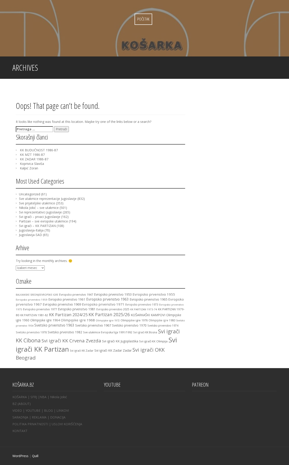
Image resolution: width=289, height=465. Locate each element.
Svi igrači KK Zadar (81, 351)
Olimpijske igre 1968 (78, 320)
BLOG (48, 410)
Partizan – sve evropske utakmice (43, 221)
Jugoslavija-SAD (30, 235)
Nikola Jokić (58, 397)
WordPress (20, 456)
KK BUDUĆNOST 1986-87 (39, 150)
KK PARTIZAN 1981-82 (34, 315)
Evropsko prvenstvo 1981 (77, 309)
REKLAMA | (41, 417)
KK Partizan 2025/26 (109, 314)
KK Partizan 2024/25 (68, 314)
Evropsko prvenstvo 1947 (76, 294)
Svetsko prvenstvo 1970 (129, 325)
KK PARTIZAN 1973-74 (143, 309)
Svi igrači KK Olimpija (153, 341)
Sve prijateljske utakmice (37, 203)
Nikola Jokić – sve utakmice (39, 208)
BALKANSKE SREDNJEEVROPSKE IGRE (37, 294)
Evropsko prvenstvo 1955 (154, 294)
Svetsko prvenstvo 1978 (31, 332)
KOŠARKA (19, 397)
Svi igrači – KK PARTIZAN (37, 226)
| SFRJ (32, 397)
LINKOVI (62, 410)
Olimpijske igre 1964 (45, 320)
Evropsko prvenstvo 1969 (62, 304)
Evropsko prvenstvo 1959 (31, 299)
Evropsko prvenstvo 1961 (66, 299)
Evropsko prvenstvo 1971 (103, 304)
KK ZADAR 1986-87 (34, 159)
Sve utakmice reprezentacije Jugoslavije (48, 198)
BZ (14, 404)
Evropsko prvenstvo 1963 (107, 299)
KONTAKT (20, 431)
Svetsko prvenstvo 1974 (162, 325)
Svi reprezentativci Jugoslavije (40, 212)
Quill (35, 456)
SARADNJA (20, 417)
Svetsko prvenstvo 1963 (54, 325)
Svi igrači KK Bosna (145, 332)
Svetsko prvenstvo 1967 (93, 325)
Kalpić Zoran (29, 168)
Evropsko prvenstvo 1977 (40, 309)
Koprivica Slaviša (32, 163)
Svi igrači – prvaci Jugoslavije (39, 217)
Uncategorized (29, 194)
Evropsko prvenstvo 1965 (148, 299)
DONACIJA (57, 417)
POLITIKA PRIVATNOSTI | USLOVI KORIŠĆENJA (47, 424)
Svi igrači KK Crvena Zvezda (71, 340)
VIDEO (17, 410)
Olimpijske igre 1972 (108, 320)
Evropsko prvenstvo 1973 (141, 304)
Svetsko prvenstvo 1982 (65, 332)
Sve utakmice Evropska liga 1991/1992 (107, 332)
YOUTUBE (33, 410)
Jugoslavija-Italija (31, 230)
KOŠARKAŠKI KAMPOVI (148, 315)
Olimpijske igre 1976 (134, 320)
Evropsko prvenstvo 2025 (112, 309)
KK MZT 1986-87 (32, 154)
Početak (143, 19)
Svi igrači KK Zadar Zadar (113, 350)
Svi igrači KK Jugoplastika (120, 341)
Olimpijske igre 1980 (162, 320)
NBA (43, 397)
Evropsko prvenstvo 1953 (113, 294)
